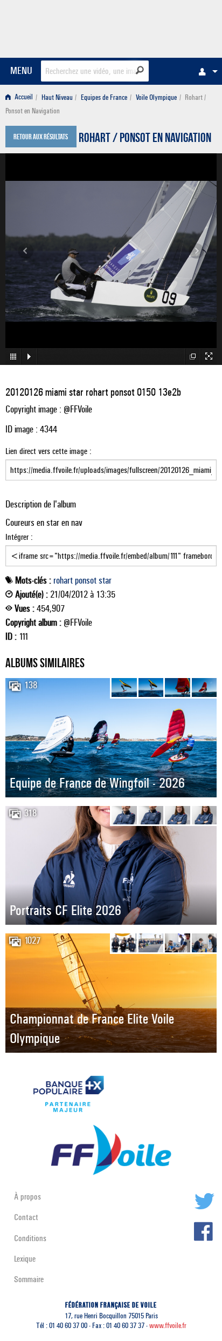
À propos (27, 1196)
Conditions (30, 1238)
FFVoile (166, 27)
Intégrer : (19, 537)
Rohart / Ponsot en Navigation (145, 139)
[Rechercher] (140, 70)
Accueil (23, 97)
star (105, 580)
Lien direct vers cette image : (48, 451)
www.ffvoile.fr (167, 1325)
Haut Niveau (57, 97)
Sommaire (29, 1279)
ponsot (85, 580)
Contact (26, 1217)
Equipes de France (104, 97)
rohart (63, 580)
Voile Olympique (156, 97)
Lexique (25, 1259)
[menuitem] (205, 71)
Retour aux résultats (40, 137)
